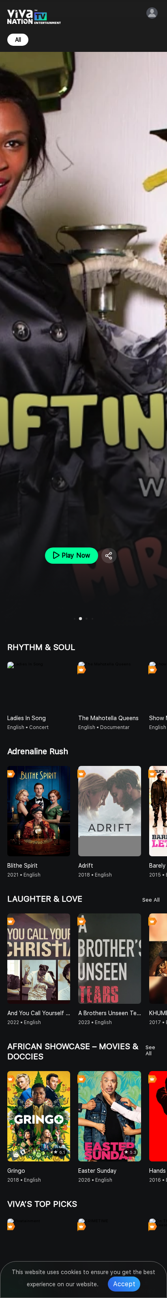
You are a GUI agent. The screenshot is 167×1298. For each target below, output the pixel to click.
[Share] (109, 555)
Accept (124, 1284)
